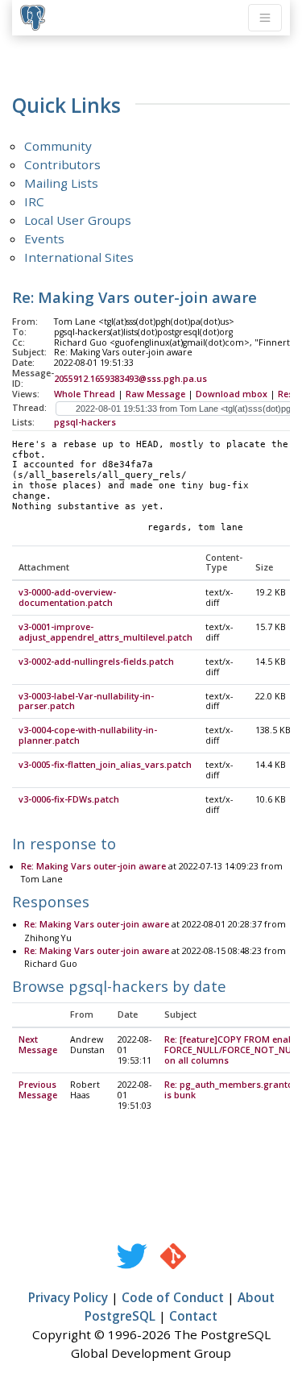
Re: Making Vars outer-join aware (93, 866)
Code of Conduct (173, 1297)
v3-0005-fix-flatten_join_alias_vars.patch (105, 764)
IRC (34, 201)
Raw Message (155, 394)
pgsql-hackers (85, 422)
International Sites (79, 257)
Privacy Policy (68, 1297)
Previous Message (38, 1090)
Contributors (62, 164)
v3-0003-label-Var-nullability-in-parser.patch (86, 701)
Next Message (38, 1045)
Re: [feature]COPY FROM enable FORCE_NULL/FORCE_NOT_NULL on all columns (232, 1050)
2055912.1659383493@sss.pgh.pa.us (130, 378)
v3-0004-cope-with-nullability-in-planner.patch (88, 735)
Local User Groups (77, 220)
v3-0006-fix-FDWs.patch (69, 799)
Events (44, 238)
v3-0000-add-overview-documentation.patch (67, 597)
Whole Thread (84, 394)
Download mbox (231, 394)
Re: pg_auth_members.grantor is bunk (230, 1090)
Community (58, 146)
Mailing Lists (61, 183)
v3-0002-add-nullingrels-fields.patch (96, 661)
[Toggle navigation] (265, 17)
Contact (193, 1316)
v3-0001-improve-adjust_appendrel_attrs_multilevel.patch (105, 632)
